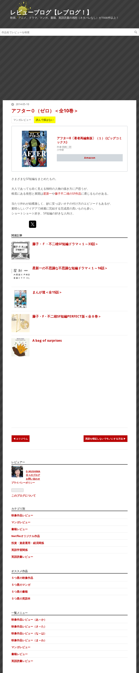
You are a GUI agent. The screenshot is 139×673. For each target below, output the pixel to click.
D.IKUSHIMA (33, 471)
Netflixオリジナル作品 (25, 536)
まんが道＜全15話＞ (47, 292)
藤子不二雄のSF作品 (68, 194)
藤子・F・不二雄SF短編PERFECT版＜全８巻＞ (66, 316)
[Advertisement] (69, 69)
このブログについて (23, 495)
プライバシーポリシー (23, 482)
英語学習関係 (19, 550)
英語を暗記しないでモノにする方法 (104, 438)
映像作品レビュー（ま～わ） (29, 640)
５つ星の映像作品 (22, 578)
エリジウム (22, 438)
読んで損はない (45, 119)
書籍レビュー (19, 529)
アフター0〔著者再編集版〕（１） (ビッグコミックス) (89, 140)
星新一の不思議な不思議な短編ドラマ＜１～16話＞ (70, 268)
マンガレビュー (22, 119)
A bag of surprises (47, 340)
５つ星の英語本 (20, 598)
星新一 (47, 194)
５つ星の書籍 (19, 591)
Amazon (89, 157)
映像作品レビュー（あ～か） (29, 619)
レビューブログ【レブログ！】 (51, 12)
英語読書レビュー (22, 556)
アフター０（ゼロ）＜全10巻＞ (44, 110)
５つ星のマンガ (20, 584)
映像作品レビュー (22, 515)
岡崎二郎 (66, 147)
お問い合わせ (33, 478)
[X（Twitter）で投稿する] (32, 224)
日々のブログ (33, 475)
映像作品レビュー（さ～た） (29, 626)
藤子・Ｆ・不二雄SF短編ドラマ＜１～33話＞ (65, 244)
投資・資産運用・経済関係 (27, 543)
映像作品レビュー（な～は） (29, 633)
